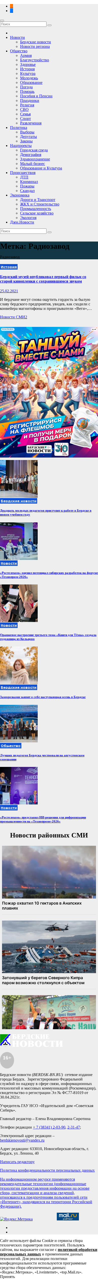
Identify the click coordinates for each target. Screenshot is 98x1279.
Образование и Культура (41, 168)
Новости (17, 37)
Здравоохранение (35, 159)
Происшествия (22, 172)
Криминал (29, 181)
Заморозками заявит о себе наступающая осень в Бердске (43, 697)
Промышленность (35, 208)
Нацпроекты (21, 145)
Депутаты (28, 136)
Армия (26, 55)
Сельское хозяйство (37, 213)
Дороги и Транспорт (37, 199)
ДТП (24, 177)
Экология (28, 218)
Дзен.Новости (22, 222)
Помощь (27, 91)
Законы (26, 141)
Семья (25, 114)
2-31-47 (73, 1127)
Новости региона (35, 46)
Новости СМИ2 (13, 317)
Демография (30, 154)
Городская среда (34, 150)
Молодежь (29, 78)
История (27, 69)
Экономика (19, 195)
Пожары (27, 186)
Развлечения (30, 123)
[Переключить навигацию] (2, 20)
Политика (18, 127)
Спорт (25, 118)
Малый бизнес (32, 163)
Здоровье (28, 64)
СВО (24, 109)
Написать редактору (17, 1162)
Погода (26, 87)
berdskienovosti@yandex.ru (22, 1140)
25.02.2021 (9, 291)
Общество (18, 51)
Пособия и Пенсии (36, 96)
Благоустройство (34, 60)
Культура (27, 73)
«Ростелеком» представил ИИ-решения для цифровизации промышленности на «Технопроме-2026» (43, 819)
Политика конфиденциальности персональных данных (47, 1170)
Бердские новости (35, 42)
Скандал (27, 190)
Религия (27, 105)
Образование (31, 82)
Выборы (27, 132)
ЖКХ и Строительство (39, 204)
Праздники (29, 100)
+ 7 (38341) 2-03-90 (49, 1127)
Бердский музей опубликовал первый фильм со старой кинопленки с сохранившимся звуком (43, 279)
